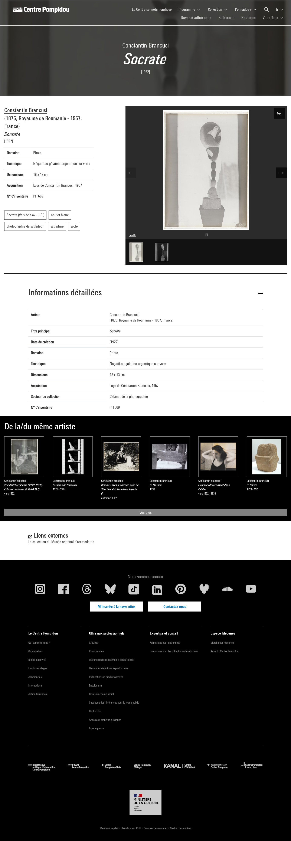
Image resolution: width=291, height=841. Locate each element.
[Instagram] (40, 590)
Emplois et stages (37, 668)
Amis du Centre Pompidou (224, 651)
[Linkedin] (157, 590)
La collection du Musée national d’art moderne (61, 542)
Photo (37, 152)
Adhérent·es (35, 677)
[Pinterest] (180, 590)
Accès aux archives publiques (105, 719)
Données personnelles (156, 828)
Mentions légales (109, 828)
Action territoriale (38, 694)
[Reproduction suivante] (281, 172)
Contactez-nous (174, 606)
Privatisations (96, 651)
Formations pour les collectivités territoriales (174, 651)
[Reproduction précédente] (130, 172)
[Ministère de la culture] (145, 802)
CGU (139, 828)
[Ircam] (82, 769)
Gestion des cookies (180, 828)
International (35, 685)
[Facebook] (63, 590)
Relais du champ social (101, 694)
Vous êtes (271, 17)
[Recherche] (267, 9)
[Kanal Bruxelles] (182, 769)
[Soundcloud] (227, 590)
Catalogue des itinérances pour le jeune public (114, 702)
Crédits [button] (132, 235)
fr (277, 9)
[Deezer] (204, 590)
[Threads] (87, 590)
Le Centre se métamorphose (153, 9)
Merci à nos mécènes (222, 642)
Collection (215, 9)
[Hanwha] (252, 769)
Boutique (250, 17)
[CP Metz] (114, 769)
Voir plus (146, 512)
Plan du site (127, 828)
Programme (187, 9)
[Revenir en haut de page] (281, 831)
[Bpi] (45, 769)
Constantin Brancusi (25, 110)
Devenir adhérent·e (198, 17)
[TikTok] (134, 590)
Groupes (93, 642)
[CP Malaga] (145, 769)
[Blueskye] (110, 590)
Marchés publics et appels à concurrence (111, 659)
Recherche (95, 711)
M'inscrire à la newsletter (116, 606)
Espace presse (96, 728)
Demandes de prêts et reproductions (108, 668)
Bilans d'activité (37, 659)
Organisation (35, 651)
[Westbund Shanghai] (220, 769)
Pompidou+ (243, 9)
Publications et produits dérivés (106, 677)
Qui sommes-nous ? (39, 642)
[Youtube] (251, 590)
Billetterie (227, 17)
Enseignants (95, 685)
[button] (145, 293)
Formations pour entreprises (165, 642)
